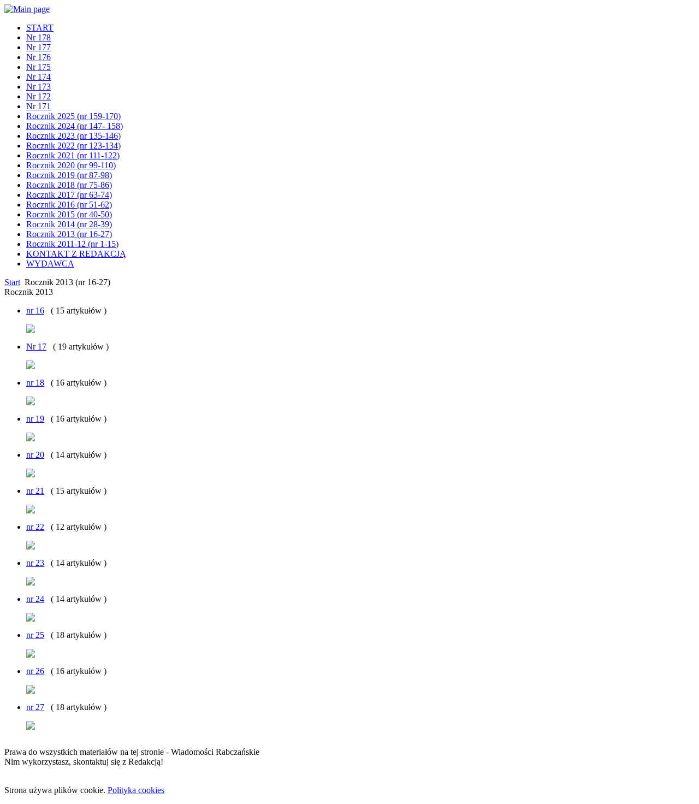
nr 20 (35, 454)
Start (12, 282)
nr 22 (35, 526)
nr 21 (35, 490)
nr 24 (35, 599)
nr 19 (35, 418)
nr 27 (35, 707)
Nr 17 (36, 346)
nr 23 (35, 562)
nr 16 (35, 310)
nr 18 (35, 382)
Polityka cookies (136, 790)
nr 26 (35, 671)
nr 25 (35, 635)
